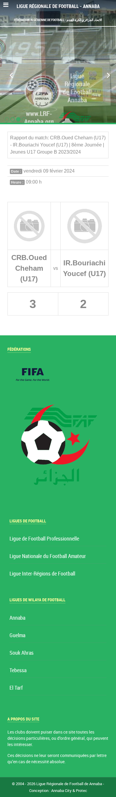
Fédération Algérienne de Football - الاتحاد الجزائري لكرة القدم (58, 20)
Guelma (17, 635)
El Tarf (16, 688)
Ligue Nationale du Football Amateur (48, 556)
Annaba (17, 618)
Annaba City (61, 790)
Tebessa (18, 670)
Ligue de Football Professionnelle (44, 539)
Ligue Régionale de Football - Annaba (58, 6)
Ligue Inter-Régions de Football (42, 574)
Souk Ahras (22, 653)
